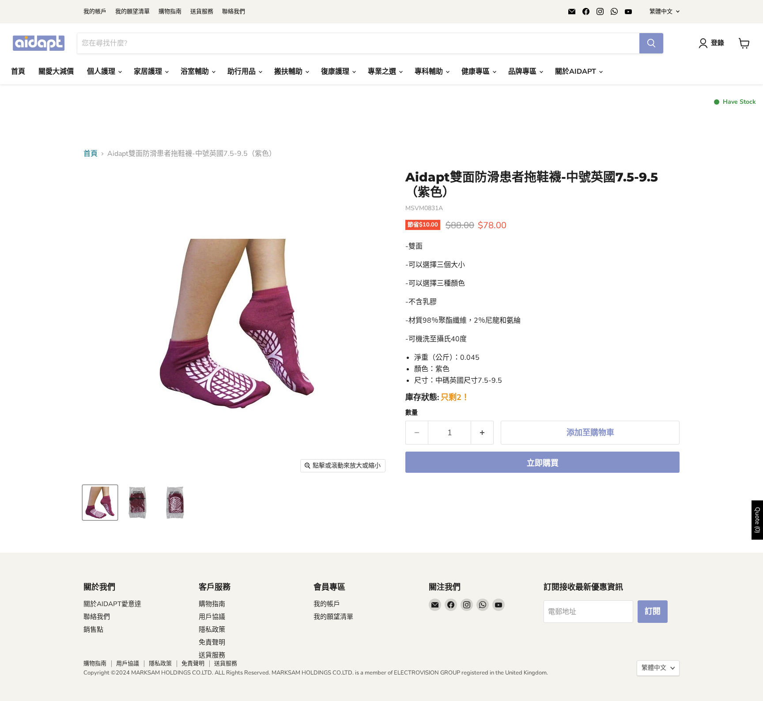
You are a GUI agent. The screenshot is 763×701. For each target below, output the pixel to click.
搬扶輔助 (289, 71)
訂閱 (653, 611)
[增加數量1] (482, 433)
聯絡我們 (233, 11)
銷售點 (93, 629)
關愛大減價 (56, 71)
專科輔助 (430, 71)
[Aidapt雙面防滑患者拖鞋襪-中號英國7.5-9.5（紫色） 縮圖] (100, 502)
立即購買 (543, 463)
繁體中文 (661, 11)
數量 (411, 412)
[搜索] (651, 43)
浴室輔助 (196, 71)
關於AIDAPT (576, 71)
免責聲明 (212, 642)
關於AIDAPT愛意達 (112, 603)
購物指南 (170, 11)
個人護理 (102, 71)
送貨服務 (201, 11)
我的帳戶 (94, 11)
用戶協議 (212, 616)
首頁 (18, 71)
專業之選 (383, 71)
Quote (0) (757, 520)
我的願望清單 (132, 11)
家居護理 (149, 71)
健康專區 (476, 71)
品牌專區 (523, 71)
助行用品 (242, 71)
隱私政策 (212, 629)
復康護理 (336, 71)
